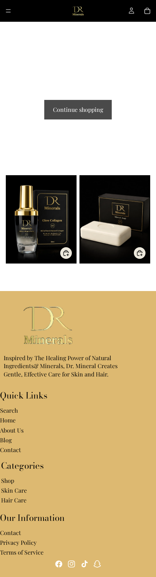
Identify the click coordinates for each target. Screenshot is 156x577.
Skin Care (14, 490)
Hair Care (13, 500)
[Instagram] (71, 564)
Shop (7, 480)
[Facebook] (58, 564)
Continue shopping (78, 109)
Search (9, 410)
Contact (10, 450)
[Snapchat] (97, 564)
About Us (12, 430)
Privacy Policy (18, 542)
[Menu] (8, 11)
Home (8, 420)
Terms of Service (22, 552)
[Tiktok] (84, 564)
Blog (6, 440)
